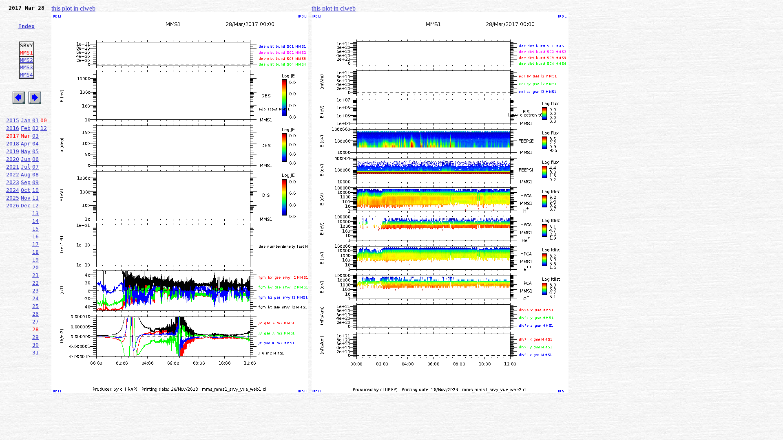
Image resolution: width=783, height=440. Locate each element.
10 (35, 190)
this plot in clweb (73, 8)
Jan (26, 120)
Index (26, 26)
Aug (26, 175)
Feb (26, 128)
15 (35, 229)
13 (35, 213)
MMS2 (26, 60)
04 (35, 144)
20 (35, 267)
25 (35, 306)
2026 (12, 205)
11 (35, 198)
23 (35, 291)
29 (35, 337)
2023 (12, 182)
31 (35, 353)
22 (35, 283)
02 (35, 128)
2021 (12, 167)
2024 (12, 190)
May (26, 151)
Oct (26, 190)
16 (35, 236)
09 (35, 182)
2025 (12, 198)
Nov (26, 198)
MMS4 (26, 75)
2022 (12, 175)
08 (35, 175)
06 (35, 159)
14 (35, 221)
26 (35, 314)
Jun (26, 159)
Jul (26, 167)
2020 (12, 159)
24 (35, 298)
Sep (26, 182)
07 (35, 167)
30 (35, 345)
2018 (12, 144)
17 (35, 244)
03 (35, 136)
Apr (26, 144)
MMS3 (26, 67)
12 (43, 128)
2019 (12, 151)
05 (35, 151)
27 (35, 322)
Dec (26, 205)
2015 (12, 120)
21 (35, 275)
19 (35, 260)
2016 (12, 128)
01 (35, 120)
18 (35, 252)
